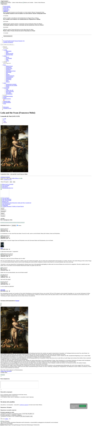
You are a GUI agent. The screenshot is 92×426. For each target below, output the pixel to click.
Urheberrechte (36, 424)
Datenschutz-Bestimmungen (27, 424)
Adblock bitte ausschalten (6, 371)
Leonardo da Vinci (8, 179)
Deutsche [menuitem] (20, 40)
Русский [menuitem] (5, 40)
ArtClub (7, 62)
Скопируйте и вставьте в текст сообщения (10, 416)
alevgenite (3, 289)
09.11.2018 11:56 (4, 291)
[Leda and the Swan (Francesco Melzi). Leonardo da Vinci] (14, 171)
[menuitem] (24, 40)
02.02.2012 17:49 (4, 231)
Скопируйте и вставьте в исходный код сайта (11, 413)
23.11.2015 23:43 (4, 249)
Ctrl (11, 181)
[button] (6, 6)
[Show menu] (9, 1)
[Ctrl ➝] (5, 198)
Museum (5, 47)
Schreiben (14, 225)
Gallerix (6, 418)
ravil (2, 248)
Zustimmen (82, 405)
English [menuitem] (9, 40)
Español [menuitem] (12, 40)
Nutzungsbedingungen (16, 424)
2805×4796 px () (17, 178)
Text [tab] (5, 121)
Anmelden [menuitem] (5, 42)
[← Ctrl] (7, 187)
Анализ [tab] (5, 122)
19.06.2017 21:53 (4, 277)
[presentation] (47, 123)
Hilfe (2, 423)
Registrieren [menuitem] (10, 42)
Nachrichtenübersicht (8, 36)
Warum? (17, 300)
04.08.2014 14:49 (4, 238)
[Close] (1, 376)
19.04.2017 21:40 (4, 256)
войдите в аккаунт (24, 404)
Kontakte (11, 423)
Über (7, 423)
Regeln (9, 424)
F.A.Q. (4, 423)
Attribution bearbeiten (5, 177)
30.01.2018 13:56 (4, 284)
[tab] (4, 118)
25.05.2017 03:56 (4, 270)
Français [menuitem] (16, 40)
